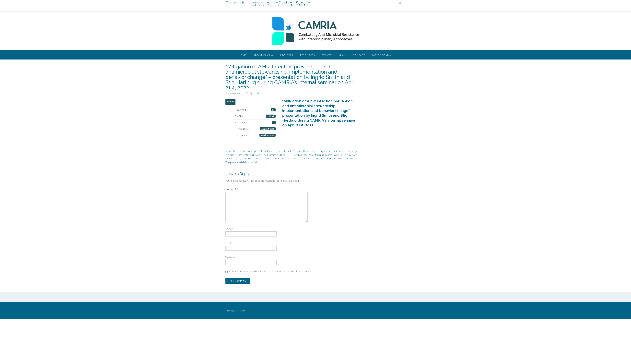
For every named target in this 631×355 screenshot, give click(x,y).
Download (230, 102)
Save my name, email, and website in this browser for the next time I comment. (270, 271)
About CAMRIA (263, 55)
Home (242, 55)
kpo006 (256, 93)
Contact (359, 55)
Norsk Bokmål (382, 55)
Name (229, 228)
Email (229, 242)
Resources (307, 55)
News (342, 55)
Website (230, 257)
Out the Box (240, 310)
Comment (231, 189)
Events (326, 55)
